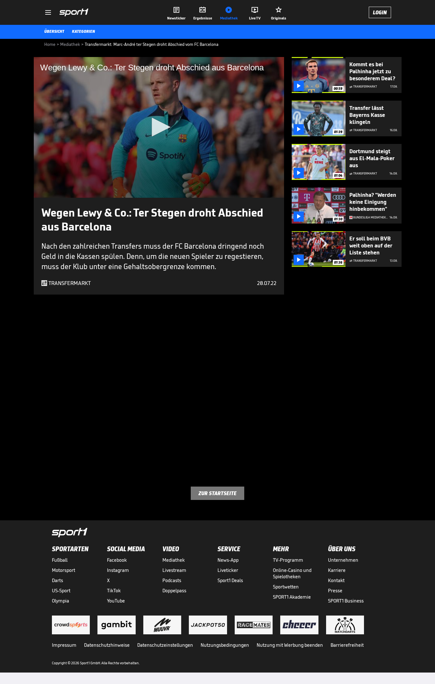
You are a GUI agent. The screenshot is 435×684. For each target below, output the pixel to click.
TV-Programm (288, 560)
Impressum (64, 645)
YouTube (116, 601)
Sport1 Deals (230, 580)
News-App (228, 560)
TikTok (114, 591)
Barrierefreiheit (347, 645)
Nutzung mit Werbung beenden (290, 645)
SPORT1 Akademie (292, 597)
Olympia (60, 601)
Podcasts (171, 580)
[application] (159, 127)
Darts (57, 580)
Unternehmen (343, 560)
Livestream (174, 570)
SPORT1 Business (346, 601)
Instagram (118, 570)
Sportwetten (286, 587)
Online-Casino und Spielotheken (292, 573)
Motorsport (63, 570)
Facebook (117, 560)
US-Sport (61, 591)
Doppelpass (174, 591)
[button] (159, 127)
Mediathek (173, 560)
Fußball (60, 560)
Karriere (337, 570)
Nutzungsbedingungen (225, 645)
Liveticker (228, 570)
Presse (335, 591)
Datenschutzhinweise (107, 645)
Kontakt (336, 580)
